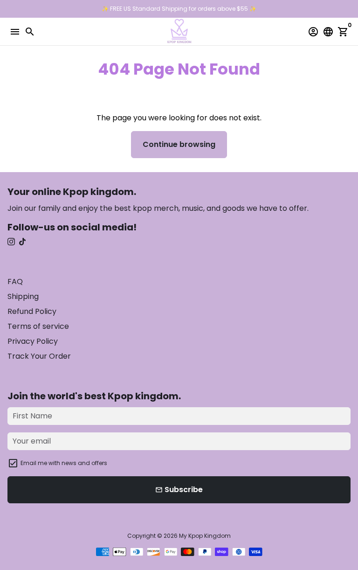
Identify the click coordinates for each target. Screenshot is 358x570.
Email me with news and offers (64, 463)
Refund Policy (31, 311)
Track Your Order (39, 356)
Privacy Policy (32, 341)
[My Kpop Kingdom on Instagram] (11, 241)
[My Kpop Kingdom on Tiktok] (22, 241)
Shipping (23, 296)
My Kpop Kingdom (205, 536)
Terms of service (38, 326)
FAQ (15, 281)
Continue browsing (179, 144)
